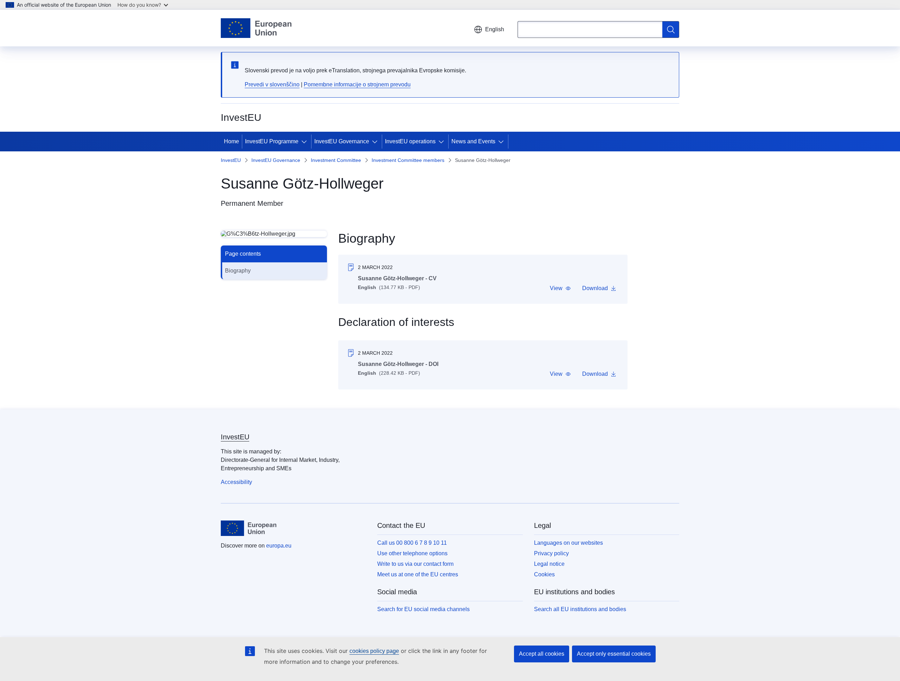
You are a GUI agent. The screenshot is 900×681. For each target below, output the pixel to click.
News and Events (473, 141)
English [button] (494, 29)
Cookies (544, 574)
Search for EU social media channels (423, 609)
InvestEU (231, 160)
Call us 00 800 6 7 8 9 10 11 (412, 543)
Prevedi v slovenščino (272, 84)
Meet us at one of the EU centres (417, 574)
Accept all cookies (541, 654)
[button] (560, 288)
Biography (238, 271)
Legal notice (549, 564)
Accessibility (236, 482)
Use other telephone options (412, 553)
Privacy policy (551, 553)
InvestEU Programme (271, 141)
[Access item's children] (305, 141)
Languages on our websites (568, 543)
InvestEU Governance (341, 141)
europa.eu (278, 546)
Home (231, 141)
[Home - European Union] (256, 28)
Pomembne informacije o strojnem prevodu (357, 84)
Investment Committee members (408, 160)
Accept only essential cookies (614, 654)
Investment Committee (336, 160)
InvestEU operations (410, 141)
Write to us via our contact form (415, 564)
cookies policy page (374, 651)
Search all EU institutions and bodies (580, 609)
